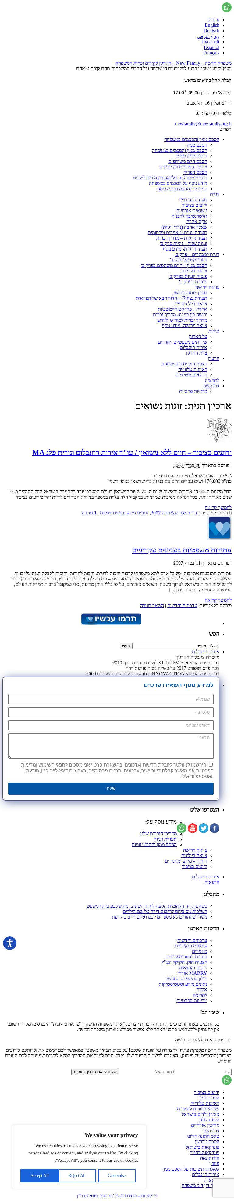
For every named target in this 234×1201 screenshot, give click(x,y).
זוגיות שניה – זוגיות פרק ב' (183, 243)
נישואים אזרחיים (191, 210)
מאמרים (199, 951)
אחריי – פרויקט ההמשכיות (182, 309)
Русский (210, 41)
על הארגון (198, 336)
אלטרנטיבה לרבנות (189, 216)
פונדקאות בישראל (202, 1147)
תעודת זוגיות (165, 839)
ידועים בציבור (194, 205)
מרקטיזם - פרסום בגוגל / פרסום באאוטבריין (117, 1195)
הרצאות (211, 882)
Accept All (39, 1175)
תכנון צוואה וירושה (189, 292)
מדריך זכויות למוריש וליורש (182, 320)
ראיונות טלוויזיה (192, 369)
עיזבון (214, 1163)
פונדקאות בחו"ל (204, 1152)
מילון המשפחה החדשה (186, 978)
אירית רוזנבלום (193, 347)
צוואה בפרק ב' (194, 270)
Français (211, 52)
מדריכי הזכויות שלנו (158, 833)
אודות (213, 331)
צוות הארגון (196, 352)
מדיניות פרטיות (193, 391)
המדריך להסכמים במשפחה (182, 188)
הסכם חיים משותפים (187, 161)
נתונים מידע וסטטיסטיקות (124, 512)
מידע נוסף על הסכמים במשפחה (178, 183)
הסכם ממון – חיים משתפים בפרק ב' (174, 265)
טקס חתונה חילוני (203, 1136)
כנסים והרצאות (193, 967)
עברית (213, 19)
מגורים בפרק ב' (193, 281)
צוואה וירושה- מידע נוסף (184, 325)
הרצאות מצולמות (191, 374)
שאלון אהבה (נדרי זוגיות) (184, 227)
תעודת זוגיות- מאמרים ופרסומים (177, 232)
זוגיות (214, 194)
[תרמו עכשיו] (110, 623)
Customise (117, 1175)
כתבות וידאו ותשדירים (186, 956)
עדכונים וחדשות (182, 605)
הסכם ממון (197, 144)
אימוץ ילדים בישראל (200, 1114)
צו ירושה (211, 1130)
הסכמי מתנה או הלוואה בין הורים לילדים (170, 177)
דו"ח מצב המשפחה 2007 (174, 512)
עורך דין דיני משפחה (200, 1185)
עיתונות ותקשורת (191, 945)
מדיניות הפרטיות (191, 1000)
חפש (214, 634)
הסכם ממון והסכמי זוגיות (154, 844)
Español (211, 47)
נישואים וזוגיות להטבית (198, 1108)
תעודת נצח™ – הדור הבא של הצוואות (171, 298)
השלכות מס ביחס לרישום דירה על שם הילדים (165, 911)
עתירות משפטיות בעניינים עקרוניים (182, 550)
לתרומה (212, 380)
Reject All (77, 1175)
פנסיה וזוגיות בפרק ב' (188, 276)
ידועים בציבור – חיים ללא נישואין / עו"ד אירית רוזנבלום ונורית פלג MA (132, 452)
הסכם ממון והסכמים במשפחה (191, 139)
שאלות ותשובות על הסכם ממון (190, 1169)
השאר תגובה (152, 605)
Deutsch (211, 30)
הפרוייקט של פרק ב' (188, 259)
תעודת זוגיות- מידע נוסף (185, 248)
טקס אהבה (196, 221)
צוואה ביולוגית (194, 855)
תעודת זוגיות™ (193, 199)
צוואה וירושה (207, 287)
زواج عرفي (208, 36)
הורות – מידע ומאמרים (186, 861)
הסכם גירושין (207, 1141)
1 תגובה (89, 512)
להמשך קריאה (218, 507)
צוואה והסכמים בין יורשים (183, 166)
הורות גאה (209, 1158)
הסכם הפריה (195, 172)
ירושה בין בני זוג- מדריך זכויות (180, 314)
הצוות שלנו (209, 1119)
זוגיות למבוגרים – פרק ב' (197, 254)
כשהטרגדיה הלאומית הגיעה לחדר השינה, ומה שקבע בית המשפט (147, 906)
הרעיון (213, 358)
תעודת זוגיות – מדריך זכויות (181, 238)
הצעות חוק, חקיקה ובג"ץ (184, 962)
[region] (79, 1157)
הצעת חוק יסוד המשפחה (184, 363)
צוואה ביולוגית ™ (191, 303)
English (212, 25)
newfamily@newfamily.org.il (203, 123)
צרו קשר (211, 385)
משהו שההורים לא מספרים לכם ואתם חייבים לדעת (159, 916)
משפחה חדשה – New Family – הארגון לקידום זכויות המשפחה (173, 63)
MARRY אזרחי (192, 973)
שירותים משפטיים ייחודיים (182, 341)
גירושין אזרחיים (205, 1125)
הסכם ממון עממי (191, 155)
